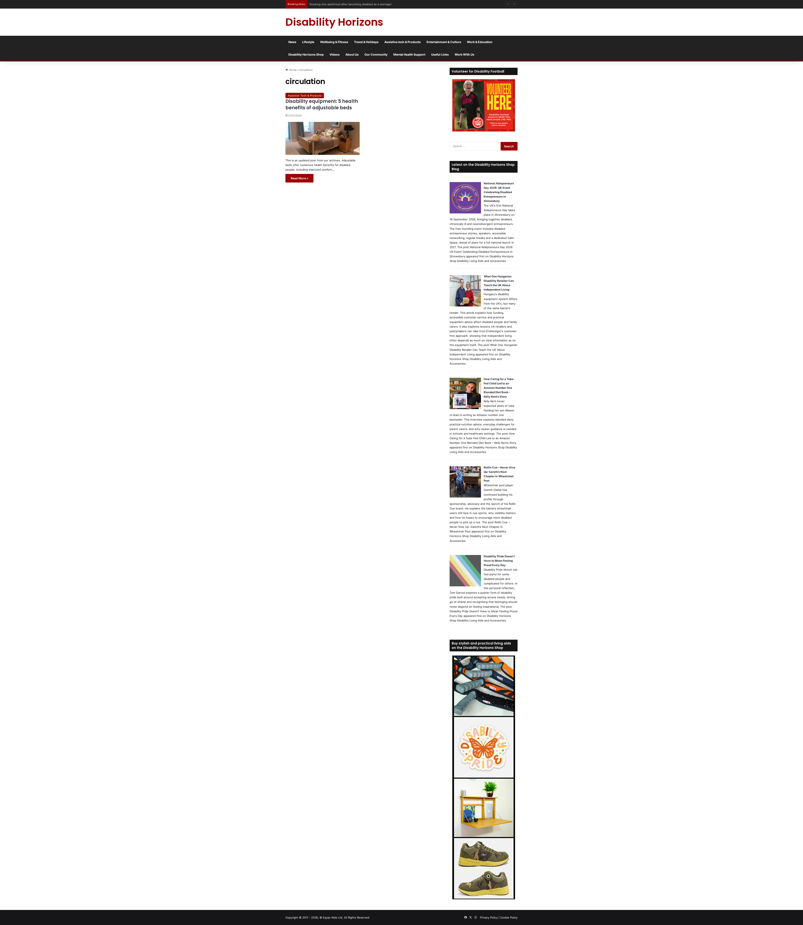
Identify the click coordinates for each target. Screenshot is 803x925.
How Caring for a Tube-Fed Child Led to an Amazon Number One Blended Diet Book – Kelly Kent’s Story (499, 387)
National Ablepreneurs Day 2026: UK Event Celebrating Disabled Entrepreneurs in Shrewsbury (499, 192)
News (292, 42)
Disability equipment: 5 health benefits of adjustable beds (321, 104)
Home (292, 69)
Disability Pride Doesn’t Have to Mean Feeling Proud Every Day (499, 561)
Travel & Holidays (366, 42)
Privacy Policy (489, 917)
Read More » (299, 178)
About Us (352, 54)
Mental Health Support (409, 54)
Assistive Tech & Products (305, 95)
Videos (335, 54)
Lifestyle (308, 42)
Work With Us (464, 54)
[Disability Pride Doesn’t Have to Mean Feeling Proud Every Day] (465, 585)
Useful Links (440, 54)
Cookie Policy (509, 917)
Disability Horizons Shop (306, 54)
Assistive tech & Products (402, 42)
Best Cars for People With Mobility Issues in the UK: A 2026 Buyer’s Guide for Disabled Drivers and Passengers (381, 4)
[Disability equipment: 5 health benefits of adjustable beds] (322, 138)
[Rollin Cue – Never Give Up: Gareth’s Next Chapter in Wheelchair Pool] (465, 496)
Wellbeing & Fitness (334, 42)
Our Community (375, 54)
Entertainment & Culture (444, 42)
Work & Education (479, 42)
